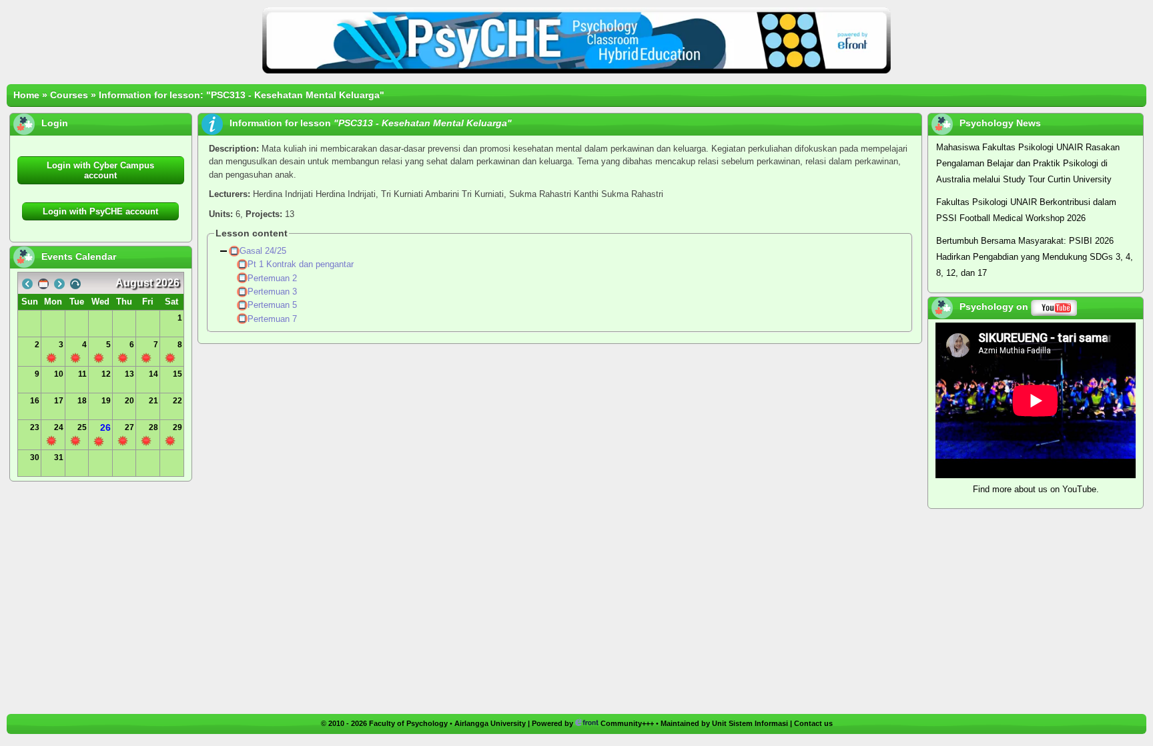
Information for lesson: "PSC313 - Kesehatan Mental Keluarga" (241, 94)
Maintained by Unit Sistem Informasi (724, 723)
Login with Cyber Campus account (100, 170)
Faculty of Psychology (408, 723)
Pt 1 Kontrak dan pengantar (302, 264)
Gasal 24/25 (264, 251)
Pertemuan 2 (274, 278)
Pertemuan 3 (274, 292)
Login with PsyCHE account (100, 211)
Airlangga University (490, 723)
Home (26, 94)
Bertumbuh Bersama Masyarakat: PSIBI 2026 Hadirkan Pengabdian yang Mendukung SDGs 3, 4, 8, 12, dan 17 (1034, 257)
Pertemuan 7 (274, 319)
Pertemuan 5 (274, 305)
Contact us (813, 723)
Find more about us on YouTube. (1036, 489)
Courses (69, 94)
